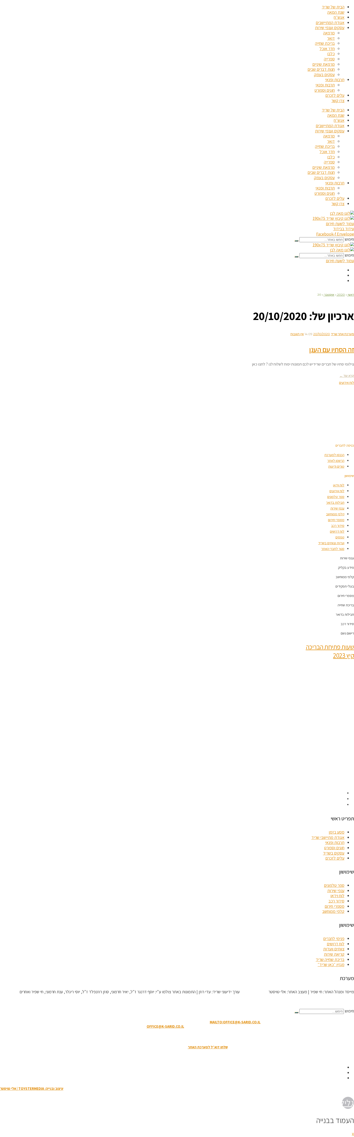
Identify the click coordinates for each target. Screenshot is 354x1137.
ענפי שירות (337, 508)
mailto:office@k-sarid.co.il (235, 1022)
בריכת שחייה (325, 43)
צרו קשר (337, 100)
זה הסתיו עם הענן (331, 349)
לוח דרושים (337, 531)
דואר (331, 38)
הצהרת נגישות (174, 1036)
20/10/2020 (321, 334)
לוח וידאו (338, 485)
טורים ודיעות (336, 466)
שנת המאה (335, 12)
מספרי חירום (336, 519)
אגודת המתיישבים (330, 22)
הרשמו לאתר (335, 460)
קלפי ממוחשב (335, 514)
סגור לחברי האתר (332, 548)
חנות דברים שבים (321, 69)
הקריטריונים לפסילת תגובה (332, 1001)
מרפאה (329, 33)
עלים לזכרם (334, 95)
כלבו (331, 53)
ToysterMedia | (254, 991)
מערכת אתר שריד (342, 334)
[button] (344, 445)
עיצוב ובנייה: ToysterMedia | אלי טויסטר (31, 1088)
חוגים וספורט (325, 90)
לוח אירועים (336, 491)
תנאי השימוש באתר (201, 1036)
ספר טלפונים (335, 496)
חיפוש (349, 239)
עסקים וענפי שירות (329, 27)
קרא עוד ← (347, 376)
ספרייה (329, 59)
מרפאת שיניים (323, 64)
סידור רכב (337, 525)
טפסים (339, 537)
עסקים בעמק (324, 74)
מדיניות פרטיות (150, 1036)
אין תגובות (297, 334)
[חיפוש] (296, 241)
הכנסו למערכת (334, 454)
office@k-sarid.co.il (165, 1026)
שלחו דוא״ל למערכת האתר (208, 1047)
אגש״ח (339, 17)
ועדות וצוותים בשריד (331, 543)
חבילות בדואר (335, 502)
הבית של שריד (333, 7)
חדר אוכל (327, 48)
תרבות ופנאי (334, 79)
